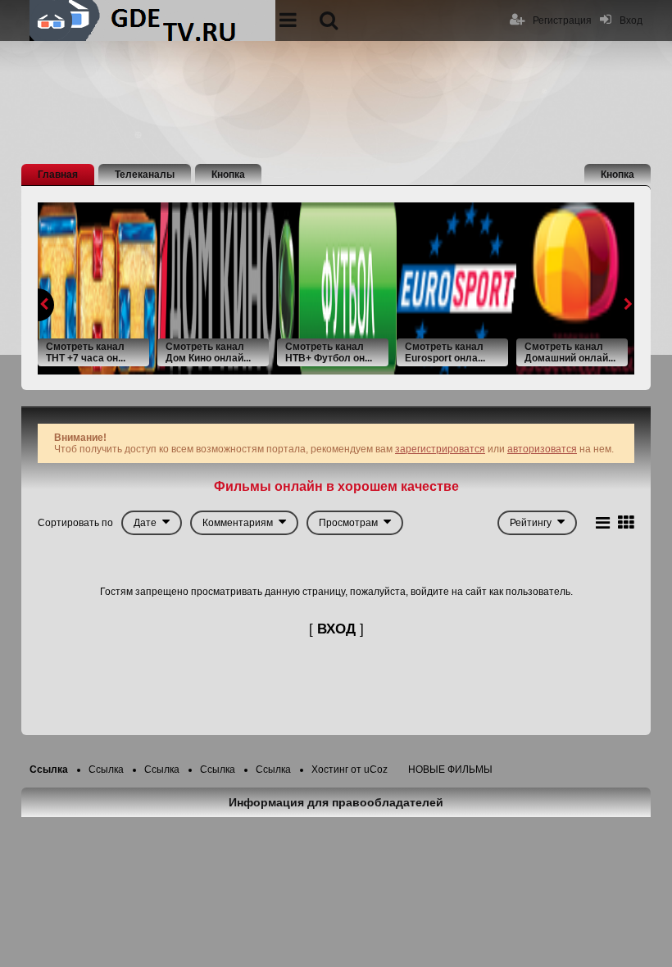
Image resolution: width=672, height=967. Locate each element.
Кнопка (228, 174)
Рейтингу (531, 523)
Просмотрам (348, 523)
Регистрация (562, 20)
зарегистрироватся (440, 449)
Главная (58, 174)
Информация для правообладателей (336, 802)
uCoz (376, 769)
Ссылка (49, 769)
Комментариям (237, 523)
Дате (145, 523)
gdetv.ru (152, 20)
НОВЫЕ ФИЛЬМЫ (450, 769)
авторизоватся (542, 449)
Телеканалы (145, 174)
